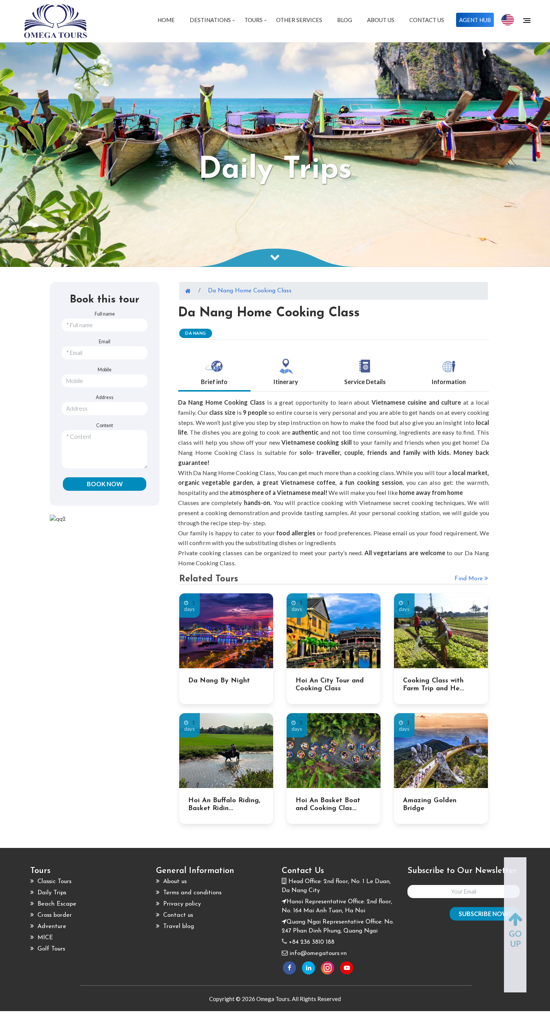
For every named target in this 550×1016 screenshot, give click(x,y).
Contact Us (426, 19)
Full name (105, 314)
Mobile (104, 369)
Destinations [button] (211, 19)
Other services (299, 19)
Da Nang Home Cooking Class (249, 291)
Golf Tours (50, 949)
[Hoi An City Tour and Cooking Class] (334, 630)
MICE (44, 938)
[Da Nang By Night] (226, 630)
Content (104, 425)
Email (104, 341)
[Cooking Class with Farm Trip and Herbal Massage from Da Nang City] (441, 630)
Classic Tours (53, 882)
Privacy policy (181, 904)
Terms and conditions (191, 893)
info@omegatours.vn (318, 953)
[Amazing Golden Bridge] (441, 750)
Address (104, 397)
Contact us (177, 915)
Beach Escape (56, 904)
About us (174, 882)
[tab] (214, 370)
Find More (470, 579)
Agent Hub (475, 19)
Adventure (51, 927)
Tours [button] (254, 19)
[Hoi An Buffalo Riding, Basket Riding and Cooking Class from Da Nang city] (226, 750)
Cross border (54, 915)
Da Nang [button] (195, 333)
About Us (380, 19)
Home (166, 19)
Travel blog (177, 927)
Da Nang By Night (219, 681)
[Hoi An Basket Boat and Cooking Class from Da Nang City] (334, 750)
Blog (344, 19)
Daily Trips (51, 893)
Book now (105, 483)
